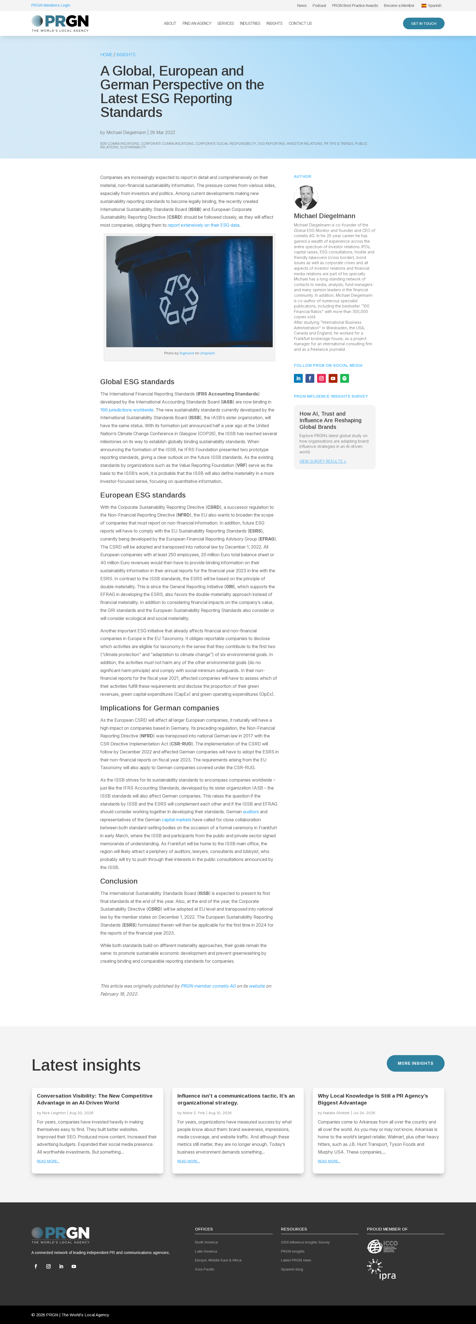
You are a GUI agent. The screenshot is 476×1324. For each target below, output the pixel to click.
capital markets (176, 819)
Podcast (319, 6)
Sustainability (133, 147)
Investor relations (304, 143)
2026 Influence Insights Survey (305, 1242)
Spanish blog (292, 1269)
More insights (416, 1063)
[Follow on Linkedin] (298, 378)
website (257, 986)
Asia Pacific (205, 1269)
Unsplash (207, 353)
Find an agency (197, 24)
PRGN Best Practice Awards (355, 6)
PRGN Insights (293, 1251)
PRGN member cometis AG (208, 986)
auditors (251, 811)
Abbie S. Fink (194, 1113)
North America (206, 1242)
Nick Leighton (54, 1113)
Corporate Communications (167, 143)
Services (225, 24)
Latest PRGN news (296, 1260)
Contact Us (300, 24)
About (170, 24)
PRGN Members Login (50, 5)
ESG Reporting (271, 143)
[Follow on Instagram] (321, 378)
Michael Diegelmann (126, 132)
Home (106, 54)
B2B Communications (119, 143)
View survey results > (322, 461)
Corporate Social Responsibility (225, 143)
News (302, 6)
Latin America (206, 1251)
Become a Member (399, 6)
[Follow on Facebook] (309, 378)
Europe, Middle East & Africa (218, 1260)
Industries (250, 24)
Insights (274, 24)
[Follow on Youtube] (333, 378)
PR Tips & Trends (338, 143)
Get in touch (423, 23)
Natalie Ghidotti (336, 1113)
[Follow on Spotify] (344, 378)
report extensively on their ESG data (203, 225)
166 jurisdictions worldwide (126, 410)
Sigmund (187, 353)
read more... (48, 1161)
